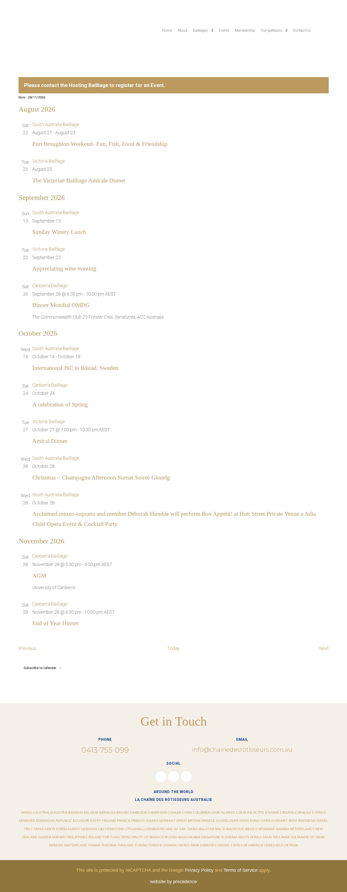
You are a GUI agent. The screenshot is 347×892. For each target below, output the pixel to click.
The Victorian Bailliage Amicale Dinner (79, 180)
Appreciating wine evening (64, 268)
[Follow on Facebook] (160, 776)
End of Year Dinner (55, 623)
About (182, 30)
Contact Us (302, 30)
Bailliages (200, 30)
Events (224, 30)
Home (167, 30)
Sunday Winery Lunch (59, 232)
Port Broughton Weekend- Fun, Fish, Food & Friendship (99, 144)
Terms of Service (241, 870)
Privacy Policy (199, 870)
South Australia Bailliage (55, 124)
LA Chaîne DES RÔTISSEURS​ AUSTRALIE (173, 800)
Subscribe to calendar (40, 668)
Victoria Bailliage (48, 161)
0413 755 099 (105, 750)
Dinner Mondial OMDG (61, 305)
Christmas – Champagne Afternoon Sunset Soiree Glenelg (101, 477)
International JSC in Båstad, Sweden (75, 368)
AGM (39, 575)
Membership (245, 30)
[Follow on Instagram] (173, 776)
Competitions (271, 30)
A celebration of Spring (60, 404)
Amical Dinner (49, 441)
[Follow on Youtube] (186, 776)
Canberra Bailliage (50, 285)
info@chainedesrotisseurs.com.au (242, 749)
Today (173, 648)
